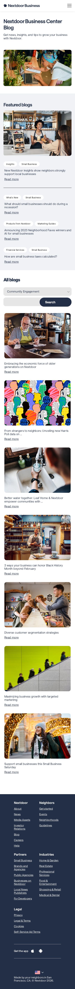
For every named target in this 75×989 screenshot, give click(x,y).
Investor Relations (19, 827)
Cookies (19, 926)
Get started (46, 808)
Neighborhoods (49, 819)
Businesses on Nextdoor (22, 882)
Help (17, 845)
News (17, 814)
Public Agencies (23, 875)
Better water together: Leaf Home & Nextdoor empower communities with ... (33, 499)
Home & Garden (49, 860)
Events (43, 814)
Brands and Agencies (21, 867)
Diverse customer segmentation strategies (31, 632)
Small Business (23, 860)
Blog (16, 834)
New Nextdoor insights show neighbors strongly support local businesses (34, 172)
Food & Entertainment (48, 882)
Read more (11, 179)
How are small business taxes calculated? (30, 256)
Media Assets (22, 819)
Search (50, 302)
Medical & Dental (49, 895)
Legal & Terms (22, 920)
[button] (32, 951)
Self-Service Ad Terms (27, 931)
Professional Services (46, 873)
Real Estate (46, 865)
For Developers (23, 898)
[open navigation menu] (69, 5)
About (18, 808)
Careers (19, 840)
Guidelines (45, 825)
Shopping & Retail (50, 889)
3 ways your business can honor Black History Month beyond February (33, 567)
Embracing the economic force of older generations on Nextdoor (29, 365)
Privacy (18, 915)
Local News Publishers (21, 891)
